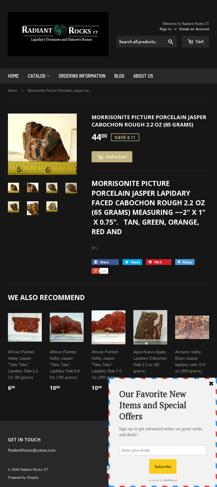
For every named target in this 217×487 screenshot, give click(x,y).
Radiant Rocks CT (34, 469)
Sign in (165, 29)
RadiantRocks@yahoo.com (32, 450)
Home (13, 76)
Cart (199, 41)
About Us (143, 76)
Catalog (37, 76)
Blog (119, 76)
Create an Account (194, 29)
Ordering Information (82, 76)
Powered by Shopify (23, 477)
